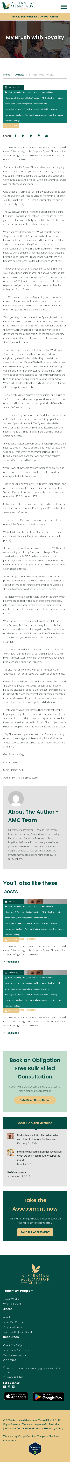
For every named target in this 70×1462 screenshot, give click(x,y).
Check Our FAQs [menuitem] (12, 1345)
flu (24, 92)
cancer (61, 115)
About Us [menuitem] (8, 1317)
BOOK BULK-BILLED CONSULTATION (35, 16)
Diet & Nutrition (33, 98)
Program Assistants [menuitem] (14, 1326)
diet (60, 98)
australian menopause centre (43, 115)
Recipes (8, 120)
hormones (9, 115)
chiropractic (33, 92)
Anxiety (53, 109)
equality (17, 92)
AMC (44, 98)
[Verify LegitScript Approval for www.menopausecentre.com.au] (35, 1448)
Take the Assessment (35, 1232)
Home (6, 74)
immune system (24, 103)
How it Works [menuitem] (11, 1298)
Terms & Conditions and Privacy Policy (40, 1428)
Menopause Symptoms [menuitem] (16, 1350)
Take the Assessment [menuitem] (15, 1355)
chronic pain (10, 103)
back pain (52, 98)
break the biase (46, 92)
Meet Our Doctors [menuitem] (13, 1322)
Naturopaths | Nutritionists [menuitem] (18, 1331)
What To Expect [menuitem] (12, 1303)
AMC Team (12, 125)
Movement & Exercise (14, 98)
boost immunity (40, 103)
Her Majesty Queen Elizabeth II (18, 109)
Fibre (10, 92)
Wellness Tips (22, 115)
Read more (12, 961)
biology (17, 120)
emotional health (41, 109)
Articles (19, 74)
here (13, 1440)
